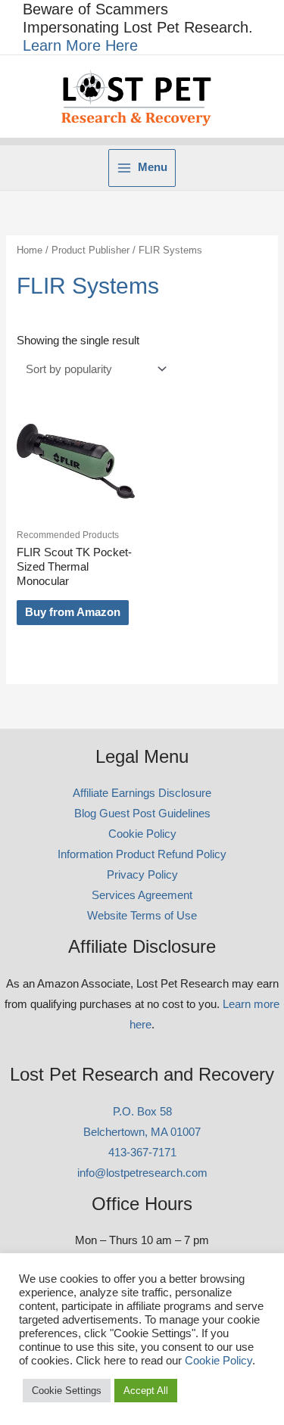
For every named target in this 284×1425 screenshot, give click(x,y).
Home (29, 250)
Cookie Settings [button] (66, 1390)
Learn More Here (80, 45)
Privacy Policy (142, 875)
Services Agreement (142, 895)
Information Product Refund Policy (142, 854)
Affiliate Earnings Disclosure (142, 793)
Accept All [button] (145, 1390)
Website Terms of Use (142, 916)
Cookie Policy (142, 834)
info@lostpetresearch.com (142, 1173)
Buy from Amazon (72, 612)
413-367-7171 (142, 1153)
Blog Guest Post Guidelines (142, 813)
